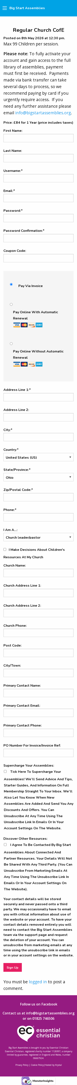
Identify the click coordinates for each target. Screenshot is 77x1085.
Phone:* (9, 510)
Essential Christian (59, 1047)
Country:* (11, 449)
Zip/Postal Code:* (18, 489)
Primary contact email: (21, 705)
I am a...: (10, 530)
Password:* (13, 210)
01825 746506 (43, 1018)
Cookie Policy (37, 1064)
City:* (7, 430)
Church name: (14, 565)
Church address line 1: (22, 585)
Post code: (12, 645)
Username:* (13, 170)
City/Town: (12, 665)
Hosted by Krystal (53, 1064)
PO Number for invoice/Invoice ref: (32, 745)
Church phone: (15, 625)
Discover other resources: (25, 838)
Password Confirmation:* (23, 230)
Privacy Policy (21, 1064)
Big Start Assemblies (27, 8)
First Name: (12, 130)
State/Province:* (17, 469)
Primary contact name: (22, 685)
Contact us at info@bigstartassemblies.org (38, 1013)
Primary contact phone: (22, 725)
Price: (8, 122)
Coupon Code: (14, 250)
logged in (38, 982)
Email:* (9, 191)
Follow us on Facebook (38, 1004)
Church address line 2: (22, 605)
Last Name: (12, 150)
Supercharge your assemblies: (28, 765)
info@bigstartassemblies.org (43, 113)
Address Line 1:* (17, 389)
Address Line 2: (16, 410)
